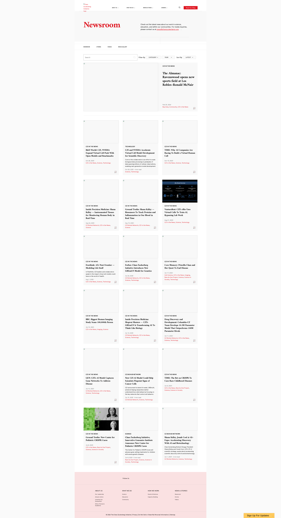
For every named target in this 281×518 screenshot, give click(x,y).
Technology (107, 163)
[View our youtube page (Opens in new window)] (156, 478)
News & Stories (147, 7)
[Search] (179, 8)
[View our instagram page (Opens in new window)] (137, 478)
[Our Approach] (87, 7)
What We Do (130, 7)
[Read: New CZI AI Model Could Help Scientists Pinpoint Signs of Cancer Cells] (140, 375)
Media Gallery (122, 47)
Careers (163, 7)
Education (125, 497)
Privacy (135, 515)
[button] (153, 57)
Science (99, 163)
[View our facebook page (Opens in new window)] (133, 478)
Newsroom (86, 47)
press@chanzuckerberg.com (168, 29)
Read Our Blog (190, 8)
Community (173, 107)
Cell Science (169, 275)
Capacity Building (153, 497)
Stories (99, 47)
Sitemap (172, 515)
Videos (110, 47)
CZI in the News (183, 107)
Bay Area (165, 107)
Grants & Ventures (153, 494)
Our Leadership (99, 494)
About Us (114, 7)
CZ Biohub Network (92, 225)
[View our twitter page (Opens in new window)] (152, 478)
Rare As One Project (171, 277)
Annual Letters (99, 497)
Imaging (187, 275)
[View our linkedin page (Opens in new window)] (147, 478)
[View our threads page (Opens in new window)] (142, 478)
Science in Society (176, 390)
